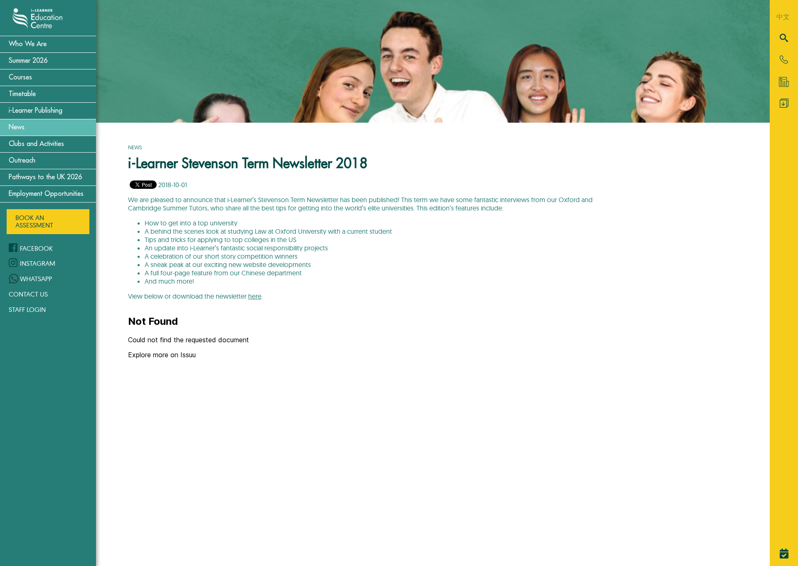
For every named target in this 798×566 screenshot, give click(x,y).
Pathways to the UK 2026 (45, 177)
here (254, 296)
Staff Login (27, 309)
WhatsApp (36, 278)
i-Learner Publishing (35, 110)
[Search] (784, 38)
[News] (784, 82)
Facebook (36, 248)
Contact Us (28, 294)
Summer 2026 (28, 60)
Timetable (22, 94)
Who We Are (28, 44)
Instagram (37, 263)
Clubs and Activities (36, 144)
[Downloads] (784, 105)
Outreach (22, 160)
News (17, 127)
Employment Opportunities (46, 193)
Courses (20, 77)
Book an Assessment (34, 221)
